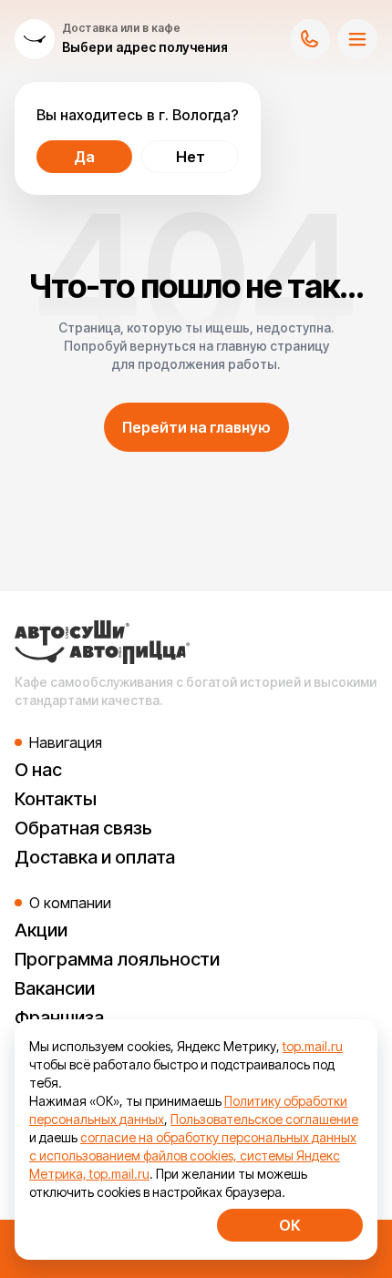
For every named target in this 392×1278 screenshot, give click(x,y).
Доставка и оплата (95, 857)
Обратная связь (83, 828)
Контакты (56, 799)
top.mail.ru (313, 1046)
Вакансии (55, 988)
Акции (41, 930)
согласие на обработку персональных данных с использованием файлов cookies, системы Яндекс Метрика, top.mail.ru (192, 1155)
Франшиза (59, 1017)
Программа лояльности (117, 959)
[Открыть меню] (357, 39)
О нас (38, 770)
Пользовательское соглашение (264, 1119)
